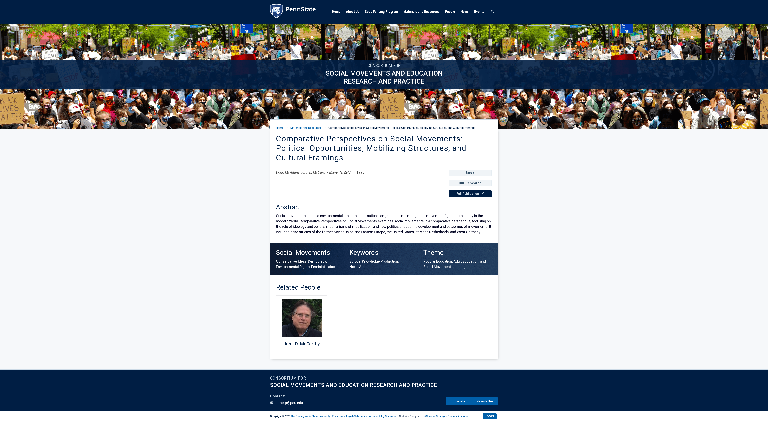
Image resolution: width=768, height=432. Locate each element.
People (450, 11)
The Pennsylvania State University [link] (310, 416)
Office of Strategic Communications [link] (446, 416)
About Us (352, 11)
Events (479, 11)
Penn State (293, 12)
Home (336, 11)
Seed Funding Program (381, 11)
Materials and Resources (421, 11)
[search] (492, 11)
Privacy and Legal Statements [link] (349, 416)
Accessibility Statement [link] (383, 416)
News (465, 11)
